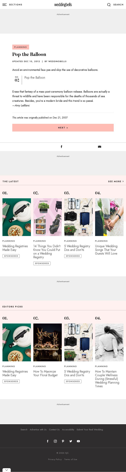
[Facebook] (61, 147)
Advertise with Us (38, 429)
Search (24, 429)
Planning (20, 47)
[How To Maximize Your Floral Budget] (47, 342)
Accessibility (68, 429)
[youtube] (78, 441)
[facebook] (48, 441)
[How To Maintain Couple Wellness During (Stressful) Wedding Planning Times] (109, 342)
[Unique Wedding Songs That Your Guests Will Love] (109, 217)
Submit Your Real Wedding (90, 429)
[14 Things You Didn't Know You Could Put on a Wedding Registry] (47, 217)
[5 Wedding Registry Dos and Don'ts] (78, 217)
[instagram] (55, 441)
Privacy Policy (55, 459)
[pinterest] (63, 441)
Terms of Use (70, 459)
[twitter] (71, 441)
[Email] (99, 147)
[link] (63, 4)
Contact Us (54, 429)
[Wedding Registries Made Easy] (16, 217)
